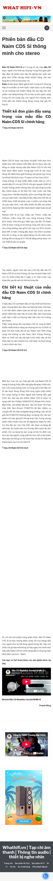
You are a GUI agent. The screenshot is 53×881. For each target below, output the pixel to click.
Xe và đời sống (24, 867)
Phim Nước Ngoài (39, 867)
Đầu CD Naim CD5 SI (12, 67)
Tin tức (13, 867)
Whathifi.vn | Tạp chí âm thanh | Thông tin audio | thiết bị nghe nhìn (26, 852)
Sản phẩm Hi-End (22, 863)
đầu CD (47, 67)
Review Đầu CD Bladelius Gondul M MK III (21, 699)
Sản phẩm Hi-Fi (38, 863)
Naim (4, 84)
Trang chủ (8, 863)
